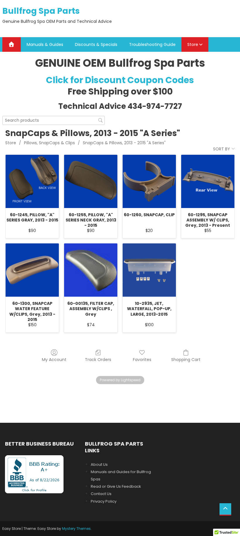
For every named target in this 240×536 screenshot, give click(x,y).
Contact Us (101, 494)
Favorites (142, 359)
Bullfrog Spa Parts (41, 11)
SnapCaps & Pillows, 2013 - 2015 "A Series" (124, 143)
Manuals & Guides (45, 44)
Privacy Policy (103, 501)
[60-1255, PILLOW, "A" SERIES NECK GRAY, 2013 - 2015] (90, 181)
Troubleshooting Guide (152, 44)
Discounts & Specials (96, 44)
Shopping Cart (185, 359)
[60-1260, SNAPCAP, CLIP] (149, 181)
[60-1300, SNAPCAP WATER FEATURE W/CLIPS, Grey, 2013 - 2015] (32, 270)
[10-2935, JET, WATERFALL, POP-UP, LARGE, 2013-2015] (149, 270)
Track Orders (98, 359)
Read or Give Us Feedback (116, 486)
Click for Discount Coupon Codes (120, 80)
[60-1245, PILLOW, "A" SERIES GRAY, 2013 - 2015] (32, 181)
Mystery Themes (76, 528)
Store (192, 44)
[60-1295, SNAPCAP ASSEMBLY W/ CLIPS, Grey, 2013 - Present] (207, 181)
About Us (99, 464)
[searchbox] (53, 120)
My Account (54, 359)
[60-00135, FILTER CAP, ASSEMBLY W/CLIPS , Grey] (90, 270)
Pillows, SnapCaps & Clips (49, 143)
